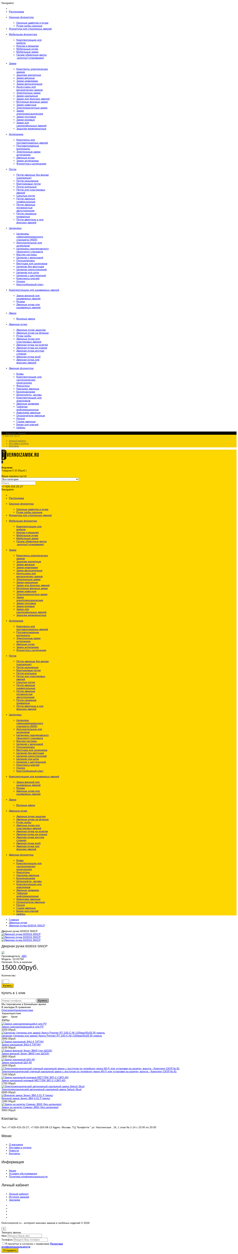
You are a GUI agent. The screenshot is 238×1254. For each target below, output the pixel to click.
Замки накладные (27, 95)
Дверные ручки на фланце (32, 332)
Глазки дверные (26, 421)
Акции (12, 1170)
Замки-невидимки (27, 80)
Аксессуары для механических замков (29, 88)
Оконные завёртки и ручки (32, 22)
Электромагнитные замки (31, 107)
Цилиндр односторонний (31, 269)
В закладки (8, 1007)
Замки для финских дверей (33, 98)
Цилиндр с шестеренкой (31, 275)
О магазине (16, 1144)
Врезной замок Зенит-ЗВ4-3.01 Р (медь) (25, 1098)
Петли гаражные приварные (26, 215)
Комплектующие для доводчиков (29, 399)
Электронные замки (28, 92)
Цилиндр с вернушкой (29, 257)
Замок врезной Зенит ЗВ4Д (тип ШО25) (25, 1053)
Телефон (7, 1239)
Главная (14, 919)
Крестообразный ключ (29, 284)
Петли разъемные (27, 180)
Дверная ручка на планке (31, 347)
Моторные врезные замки (32, 101)
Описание (7, 1010)
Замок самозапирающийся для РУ (22, 1026)
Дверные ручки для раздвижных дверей (28, 306)
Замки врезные (25, 77)
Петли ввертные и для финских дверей (30, 221)
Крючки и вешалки (27, 45)
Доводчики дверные (28, 412)
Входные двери (25, 318)
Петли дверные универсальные (25, 200)
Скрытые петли (25, 195)
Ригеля (20, 418)
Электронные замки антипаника (28, 153)
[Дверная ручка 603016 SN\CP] (21, 934)
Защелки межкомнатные (31, 128)
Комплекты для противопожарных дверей (32, 141)
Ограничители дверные (30, 415)
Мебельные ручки (27, 48)
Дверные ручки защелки (31, 329)
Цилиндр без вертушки (30, 266)
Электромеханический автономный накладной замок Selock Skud (41, 1089)
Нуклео (20, 281)
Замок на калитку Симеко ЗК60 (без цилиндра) (30, 1107)
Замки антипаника (27, 160)
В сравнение (23, 1007)
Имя (4, 1235)
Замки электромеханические (29, 112)
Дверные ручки (25, 157)
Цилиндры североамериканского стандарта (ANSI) (29, 236)
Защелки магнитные (28, 74)
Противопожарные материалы (27, 147)
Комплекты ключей (27, 278)
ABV (24, 956)
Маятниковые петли (28, 183)
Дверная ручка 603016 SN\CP (27, 925)
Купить (42, 1000)
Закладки (14, 1199)
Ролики (20, 301)
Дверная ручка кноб (28, 356)
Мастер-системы (26, 254)
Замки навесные (26, 104)
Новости (14, 1150)
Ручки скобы (23, 335)
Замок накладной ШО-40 (16, 1062)
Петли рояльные (26, 186)
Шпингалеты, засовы (29, 394)
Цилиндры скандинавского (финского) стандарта (32, 250)
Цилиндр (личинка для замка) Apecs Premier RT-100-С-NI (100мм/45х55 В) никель (51, 1035)
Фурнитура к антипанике (31, 163)
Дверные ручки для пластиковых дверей (28, 340)
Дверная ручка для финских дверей (27, 361)
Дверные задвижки (27, 403)
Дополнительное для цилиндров (29, 244)
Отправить (10, 1250)
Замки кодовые (25, 119)
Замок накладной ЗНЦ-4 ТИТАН (21, 1044)
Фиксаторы (23, 385)
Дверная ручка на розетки (32, 344)
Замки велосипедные (29, 83)
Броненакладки (25, 391)
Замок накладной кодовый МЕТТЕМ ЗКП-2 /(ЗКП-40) (33, 1080)
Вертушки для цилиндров (31, 263)
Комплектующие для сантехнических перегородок (29, 379)
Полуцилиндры (25, 260)
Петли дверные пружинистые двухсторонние (25, 207)
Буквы (20, 373)
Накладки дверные (27, 388)
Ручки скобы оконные (29, 25)
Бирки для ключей (27, 424)
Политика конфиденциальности (28, 1176)
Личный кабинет (17, 441)
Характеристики (23, 1010)
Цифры (20, 427)
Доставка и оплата (19, 443)
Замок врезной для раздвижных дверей (28, 297)
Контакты (14, 446)
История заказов (19, 1196)
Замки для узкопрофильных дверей (31, 124)
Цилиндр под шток (27, 272)
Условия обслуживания (23, 1173)
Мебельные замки (27, 51)
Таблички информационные (27, 408)
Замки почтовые (26, 116)
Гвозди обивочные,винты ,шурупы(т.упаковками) (31, 56)
